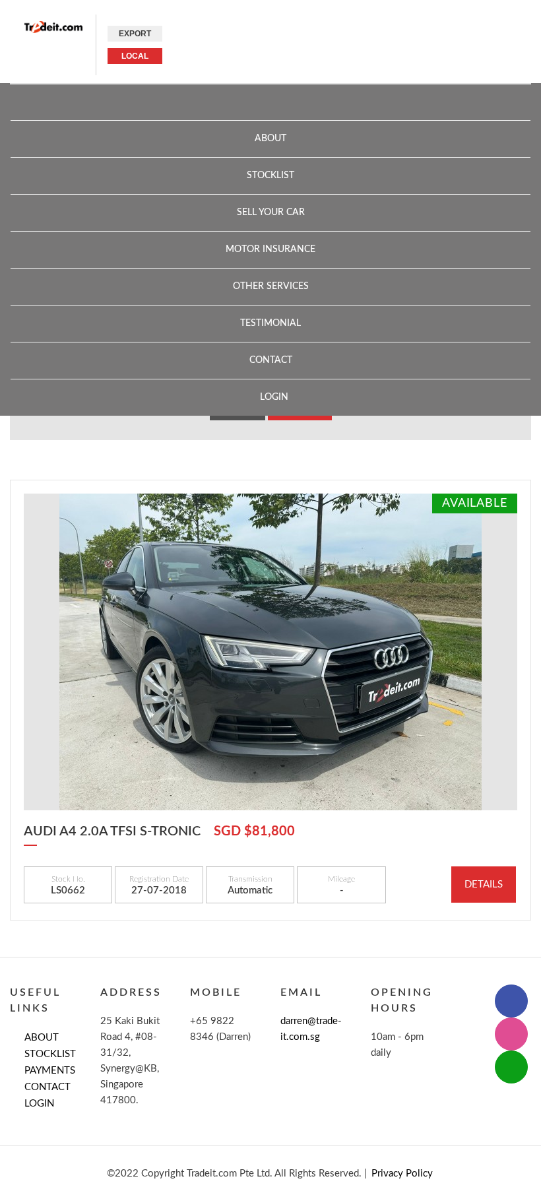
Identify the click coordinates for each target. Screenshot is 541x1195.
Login (274, 397)
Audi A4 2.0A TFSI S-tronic (112, 831)
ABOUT (270, 138)
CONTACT (47, 1087)
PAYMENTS (49, 1071)
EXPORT (135, 33)
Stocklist (270, 175)
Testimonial (270, 323)
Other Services (271, 286)
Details (483, 884)
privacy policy (402, 1174)
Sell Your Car (271, 212)
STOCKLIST (50, 1054)
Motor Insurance (270, 249)
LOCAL (134, 56)
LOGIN (39, 1104)
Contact (270, 360)
